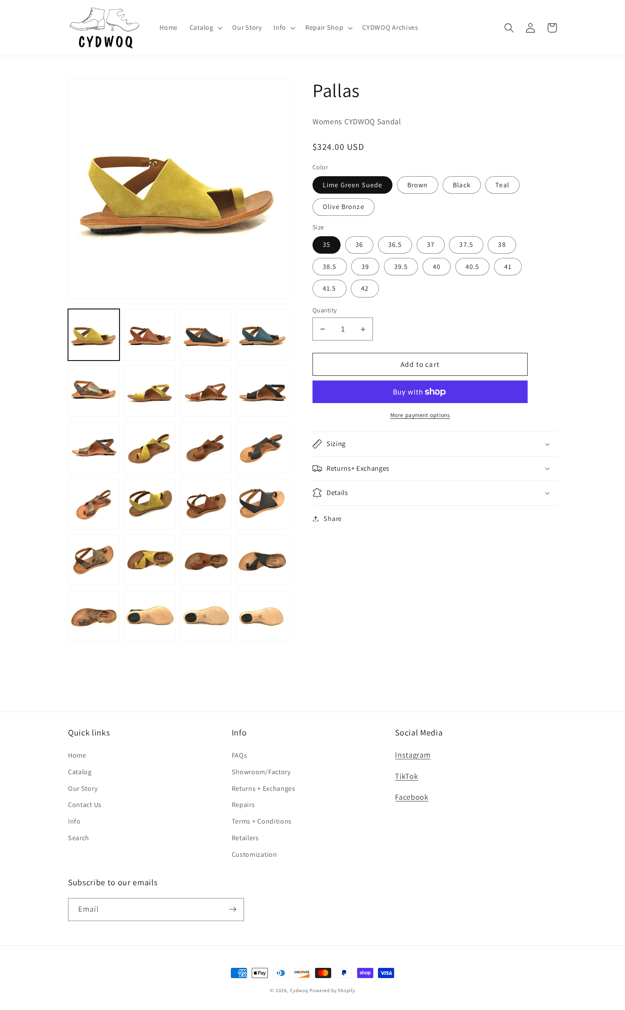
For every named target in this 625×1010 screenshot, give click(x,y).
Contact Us (85, 804)
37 (431, 244)
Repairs (243, 804)
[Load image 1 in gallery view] (93, 335)
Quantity (324, 310)
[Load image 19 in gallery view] (206, 560)
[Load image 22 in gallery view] (150, 616)
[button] (205, 27)
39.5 (401, 266)
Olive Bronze (343, 206)
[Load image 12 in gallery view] (262, 447)
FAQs (239, 755)
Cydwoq (299, 990)
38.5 (330, 266)
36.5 (395, 244)
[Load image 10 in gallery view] (150, 447)
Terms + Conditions (262, 821)
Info (74, 821)
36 (359, 244)
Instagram (412, 755)
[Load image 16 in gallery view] (262, 503)
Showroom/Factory (261, 771)
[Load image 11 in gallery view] (206, 447)
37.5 (466, 244)
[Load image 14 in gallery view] (150, 503)
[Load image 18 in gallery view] (150, 560)
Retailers (245, 837)
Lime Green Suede (352, 184)
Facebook (412, 797)
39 (365, 266)
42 (365, 288)
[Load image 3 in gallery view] (206, 335)
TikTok (406, 776)
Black (462, 184)
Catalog (80, 771)
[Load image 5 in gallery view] (93, 391)
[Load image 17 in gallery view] (93, 560)
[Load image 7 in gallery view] (206, 391)
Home (77, 755)
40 (436, 266)
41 (507, 266)
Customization (254, 854)
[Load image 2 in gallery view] (150, 335)
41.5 (329, 288)
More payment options (420, 415)
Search (78, 837)
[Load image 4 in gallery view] (262, 335)
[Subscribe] (233, 909)
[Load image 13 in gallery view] (93, 503)
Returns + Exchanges (263, 788)
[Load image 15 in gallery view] (206, 503)
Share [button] (332, 518)
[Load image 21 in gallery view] (93, 616)
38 (502, 244)
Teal (502, 184)
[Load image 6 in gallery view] (150, 391)
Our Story (82, 788)
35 (326, 244)
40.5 (473, 266)
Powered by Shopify (332, 990)
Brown (417, 184)
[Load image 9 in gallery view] (93, 447)
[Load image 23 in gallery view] (206, 616)
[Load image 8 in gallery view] (262, 391)
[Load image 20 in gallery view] (262, 560)
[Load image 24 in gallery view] (262, 616)
